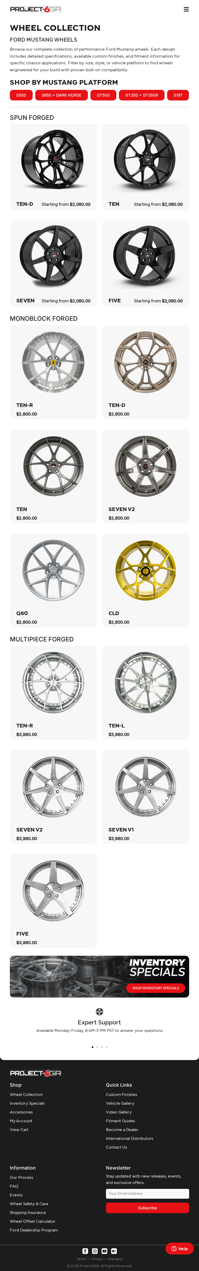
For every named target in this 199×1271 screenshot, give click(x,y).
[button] (92, 1047)
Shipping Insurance (28, 1213)
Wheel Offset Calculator (32, 1221)
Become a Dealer (122, 1130)
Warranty (115, 1259)
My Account (21, 1121)
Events (16, 1195)
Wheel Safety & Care (29, 1204)
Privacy (97, 1259)
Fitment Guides (120, 1121)
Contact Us (116, 1147)
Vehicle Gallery (120, 1103)
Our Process (21, 1178)
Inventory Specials (27, 1103)
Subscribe (147, 1207)
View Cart (19, 1130)
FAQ (14, 1186)
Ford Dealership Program (34, 1230)
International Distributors (129, 1139)
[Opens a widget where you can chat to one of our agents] (179, 1249)
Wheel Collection (26, 1095)
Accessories (21, 1112)
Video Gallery (119, 1112)
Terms (82, 1259)
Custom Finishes (121, 1095)
